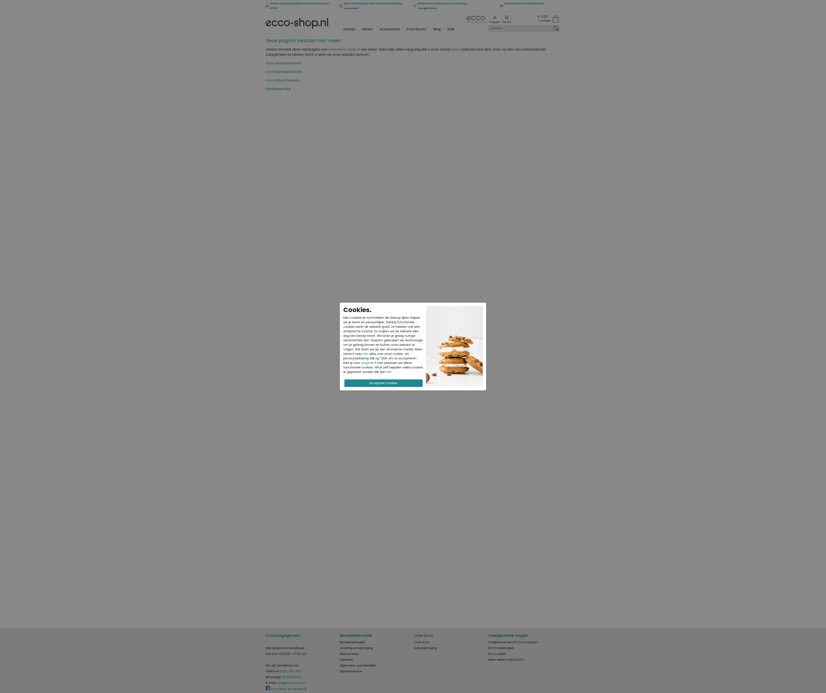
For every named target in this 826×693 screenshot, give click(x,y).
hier (365, 354)
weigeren (368, 363)
